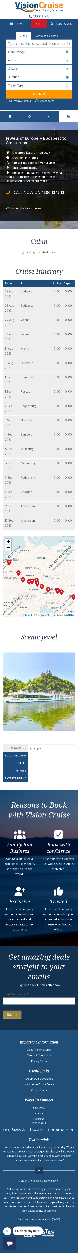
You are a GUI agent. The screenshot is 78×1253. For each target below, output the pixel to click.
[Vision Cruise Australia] (39, 11)
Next (70, 702)
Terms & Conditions (39, 1055)
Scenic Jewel (28, 167)
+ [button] (8, 541)
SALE (39, 23)
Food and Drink (15, 755)
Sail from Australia (20, 100)
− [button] (8, 547)
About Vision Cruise (39, 1049)
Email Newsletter (16, 994)
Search (37, 94)
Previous (11, 702)
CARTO (70, 615)
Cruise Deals (39, 1090)
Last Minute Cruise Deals (39, 1084)
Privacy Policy (39, 1061)
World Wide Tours (47, 35)
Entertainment (15, 778)
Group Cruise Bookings (39, 1078)
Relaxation (18, 747)
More (43, 180)
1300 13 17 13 (41, 16)
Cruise (23, 35)
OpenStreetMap (43, 615)
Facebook (39, 1107)
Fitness (21, 770)
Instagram (39, 1113)
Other (22, 762)
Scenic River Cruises (41, 162)
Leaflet (28, 615)
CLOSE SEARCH (64, 23)
